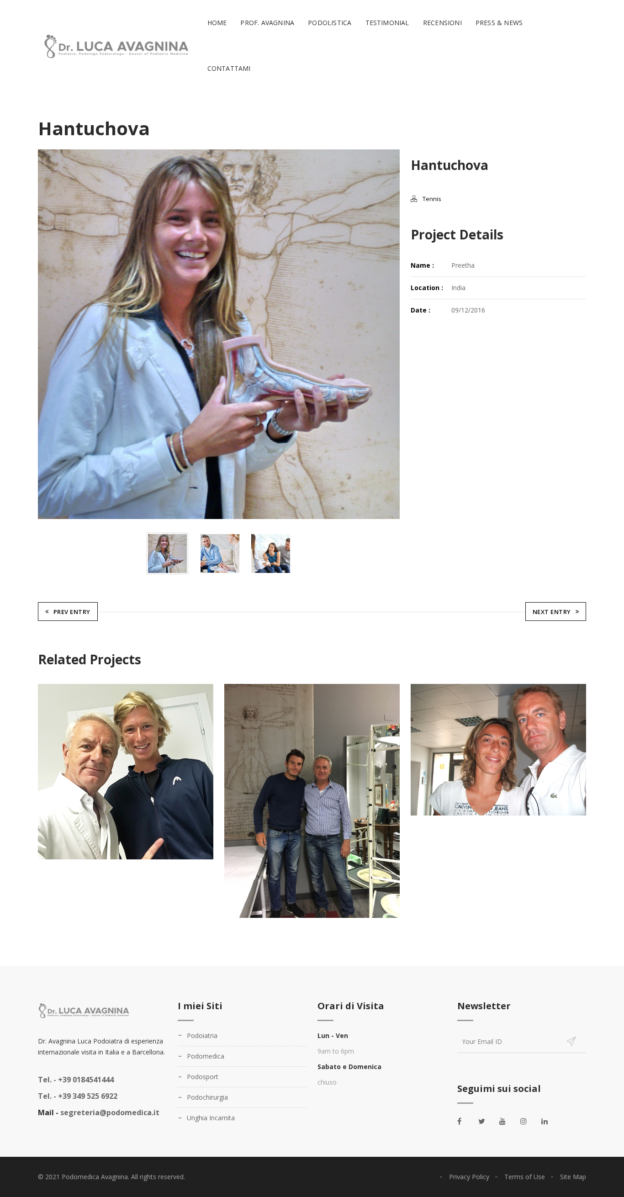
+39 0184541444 (76, 1080)
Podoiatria (202, 1035)
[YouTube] (507, 1121)
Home (217, 22)
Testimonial (387, 22)
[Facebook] (465, 1121)
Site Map (573, 1176)
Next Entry (552, 612)
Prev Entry (71, 612)
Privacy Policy (469, 1176)
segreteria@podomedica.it (109, 1112)
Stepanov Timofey (126, 773)
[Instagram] (528, 1121)
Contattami (229, 68)
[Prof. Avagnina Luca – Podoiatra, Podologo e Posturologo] (114, 46)
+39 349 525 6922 (77, 1096)
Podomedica (205, 1056)
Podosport (202, 1076)
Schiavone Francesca (498, 751)
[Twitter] (486, 1121)
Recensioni (442, 22)
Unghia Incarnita (211, 1117)
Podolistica (329, 22)
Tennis (432, 199)
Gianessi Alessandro (312, 802)
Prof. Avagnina (267, 22)
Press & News (499, 22)
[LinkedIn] (549, 1121)
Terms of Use (524, 1176)
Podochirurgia (207, 1097)
